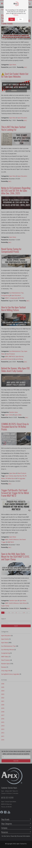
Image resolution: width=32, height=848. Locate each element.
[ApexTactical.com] (16, 4)
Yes (11, 19)
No (20, 19)
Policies (16, 15)
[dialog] (16, 424)
